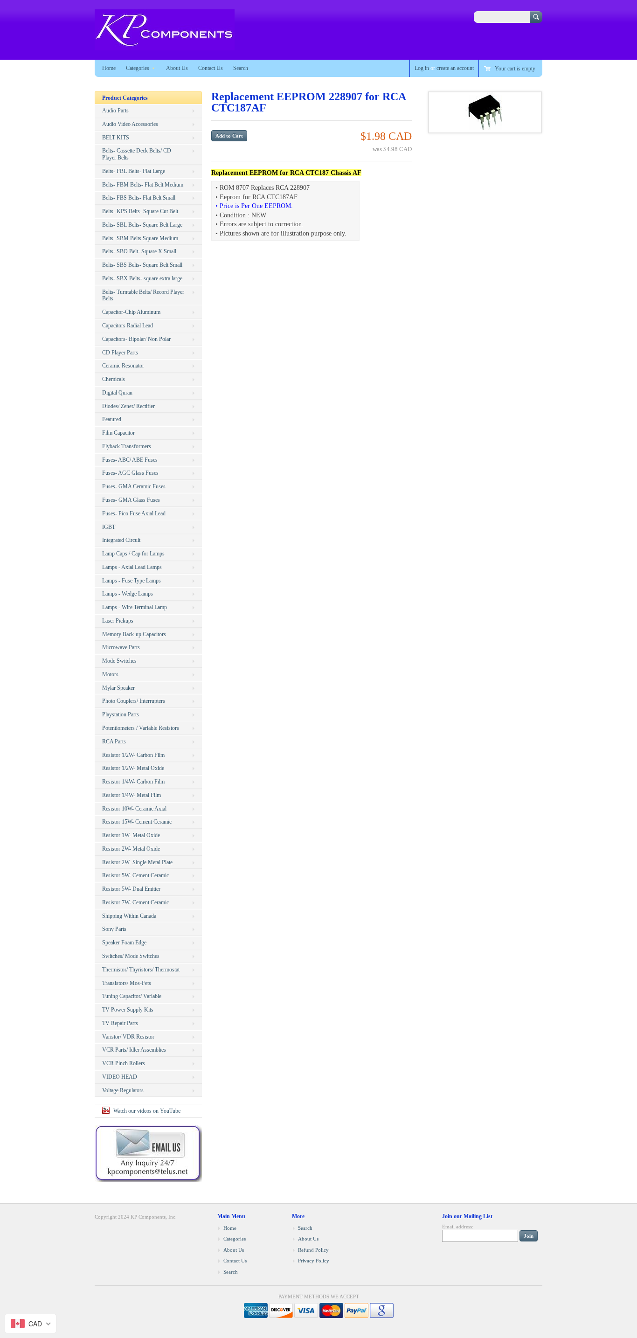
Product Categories (125, 98)
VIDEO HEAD (119, 1077)
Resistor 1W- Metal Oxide (131, 835)
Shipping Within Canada (129, 916)
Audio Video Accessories (130, 124)
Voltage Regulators (123, 1090)
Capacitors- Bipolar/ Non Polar (136, 339)
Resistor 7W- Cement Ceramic (135, 902)
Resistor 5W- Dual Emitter (131, 889)
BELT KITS (115, 137)
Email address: (457, 1226)
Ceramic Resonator (123, 365)
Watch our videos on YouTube (146, 1111)
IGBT (108, 527)
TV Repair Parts (120, 1023)
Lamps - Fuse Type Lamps (131, 580)
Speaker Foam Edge (124, 942)
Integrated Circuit (121, 540)
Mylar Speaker (118, 688)
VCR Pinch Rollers (123, 1063)
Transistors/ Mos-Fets (126, 983)
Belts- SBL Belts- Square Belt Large (142, 225)
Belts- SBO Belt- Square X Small (139, 251)
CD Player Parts (120, 352)
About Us (177, 68)
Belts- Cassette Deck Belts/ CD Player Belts (136, 154)
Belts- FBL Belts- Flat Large (133, 171)
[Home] (165, 46)
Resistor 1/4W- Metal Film (131, 795)
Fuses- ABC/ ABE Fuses (130, 460)
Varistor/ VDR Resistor (128, 1036)
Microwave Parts (121, 647)
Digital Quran (117, 392)
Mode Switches (119, 661)
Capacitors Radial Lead (127, 325)
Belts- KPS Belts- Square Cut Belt (140, 211)
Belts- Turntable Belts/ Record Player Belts (143, 295)
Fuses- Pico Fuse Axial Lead (134, 513)
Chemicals (113, 379)
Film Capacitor (118, 433)
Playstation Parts (120, 714)
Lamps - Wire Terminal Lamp (134, 607)
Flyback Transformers (126, 446)
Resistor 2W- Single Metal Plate (137, 862)
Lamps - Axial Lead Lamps (132, 567)
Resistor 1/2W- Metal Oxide (133, 768)
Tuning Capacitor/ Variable (131, 996)
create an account (455, 68)
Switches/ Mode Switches (130, 956)
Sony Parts (114, 929)
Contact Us (210, 68)
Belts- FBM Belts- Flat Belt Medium (142, 184)
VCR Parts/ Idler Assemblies (134, 1050)
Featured (111, 419)
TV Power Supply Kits (127, 1009)
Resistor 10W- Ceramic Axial (134, 808)
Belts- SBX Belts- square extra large (142, 278)
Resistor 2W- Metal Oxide (131, 849)
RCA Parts (114, 741)
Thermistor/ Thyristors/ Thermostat (141, 969)
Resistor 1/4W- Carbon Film (133, 781)
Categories (137, 68)
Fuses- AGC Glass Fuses (130, 473)
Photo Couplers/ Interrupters (133, 701)
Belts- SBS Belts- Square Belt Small (142, 265)
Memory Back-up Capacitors (134, 634)
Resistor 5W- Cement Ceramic (135, 875)
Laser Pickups (117, 620)
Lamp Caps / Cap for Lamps (133, 553)
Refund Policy (313, 1250)
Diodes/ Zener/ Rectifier (128, 406)
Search (240, 68)
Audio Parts (115, 110)
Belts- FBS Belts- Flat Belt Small (138, 197)
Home (109, 68)
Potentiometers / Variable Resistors (140, 728)
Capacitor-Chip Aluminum (131, 312)
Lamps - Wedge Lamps (127, 593)
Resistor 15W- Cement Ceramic (137, 821)
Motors (110, 674)
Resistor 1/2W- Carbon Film (133, 755)
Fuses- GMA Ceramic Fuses (134, 486)
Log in (422, 68)
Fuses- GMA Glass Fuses (131, 500)
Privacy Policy (313, 1260)
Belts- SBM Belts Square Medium (140, 238)
